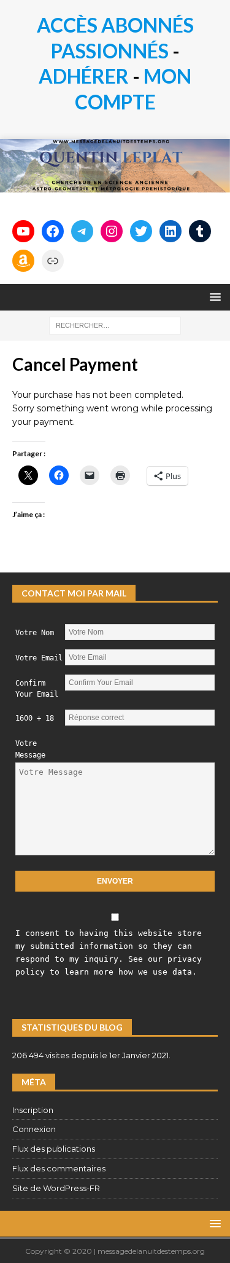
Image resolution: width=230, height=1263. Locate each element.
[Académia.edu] (53, 261)
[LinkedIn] (170, 231)
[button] (213, 296)
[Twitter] (141, 231)
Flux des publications (53, 1149)
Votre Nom (34, 632)
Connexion (34, 1129)
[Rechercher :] (115, 324)
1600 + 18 (34, 718)
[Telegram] (82, 231)
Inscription (32, 1110)
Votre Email (39, 658)
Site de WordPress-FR (56, 1188)
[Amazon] (23, 261)
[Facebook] (53, 231)
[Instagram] (112, 231)
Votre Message (30, 749)
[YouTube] (23, 231)
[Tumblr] (200, 231)
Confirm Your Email (36, 689)
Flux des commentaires (58, 1168)
